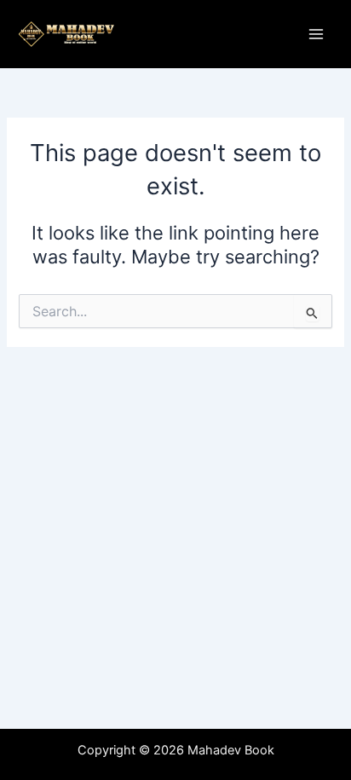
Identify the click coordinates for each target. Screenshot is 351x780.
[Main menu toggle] (316, 34)
